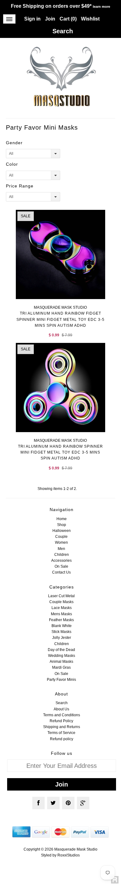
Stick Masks (61, 632)
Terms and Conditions (61, 715)
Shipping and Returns (61, 727)
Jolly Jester (61, 637)
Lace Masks (62, 608)
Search (62, 703)
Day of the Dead (61, 650)
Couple (61, 536)
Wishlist (90, 18)
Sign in (32, 18)
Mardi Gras (61, 667)
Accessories (61, 560)
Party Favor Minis (61, 679)
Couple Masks (61, 602)
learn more (101, 6)
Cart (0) (68, 18)
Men (61, 549)
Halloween (61, 530)
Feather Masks (61, 620)
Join (50, 18)
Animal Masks (61, 661)
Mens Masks (61, 614)
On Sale (61, 566)
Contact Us (61, 572)
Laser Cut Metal (61, 596)
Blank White (62, 626)
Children (61, 554)
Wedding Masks (61, 655)
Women (61, 542)
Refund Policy (61, 721)
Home (61, 519)
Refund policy (61, 739)
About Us (61, 709)
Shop (61, 525)
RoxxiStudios (68, 855)
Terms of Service (61, 733)
